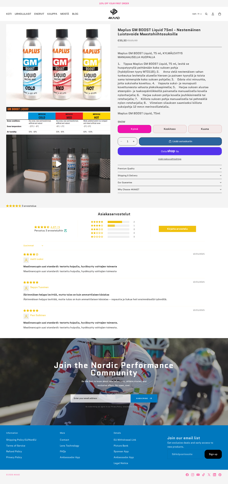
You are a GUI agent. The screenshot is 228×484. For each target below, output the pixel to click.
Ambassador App (70, 457)
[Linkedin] (214, 475)
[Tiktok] (203, 475)
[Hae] (206, 14)
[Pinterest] (220, 475)
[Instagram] (192, 475)
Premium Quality (126, 168)
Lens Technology (69, 445)
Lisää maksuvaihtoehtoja (169, 159)
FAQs (63, 451)
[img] (30, 254)
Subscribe (142, 398)
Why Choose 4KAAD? (128, 189)
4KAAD (17, 474)
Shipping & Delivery (127, 175)
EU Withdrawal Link (125, 440)
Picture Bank (121, 445)
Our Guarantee (125, 182)
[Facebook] (187, 475)
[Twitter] (209, 475)
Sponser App (121, 451)
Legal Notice (121, 463)
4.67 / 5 (55, 227)
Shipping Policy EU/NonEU (21, 440)
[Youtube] (198, 475)
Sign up (213, 454)
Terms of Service (15, 445)
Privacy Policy (14, 457)
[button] (14, 206)
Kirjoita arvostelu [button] (177, 229)
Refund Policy (14, 451)
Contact (64, 440)
